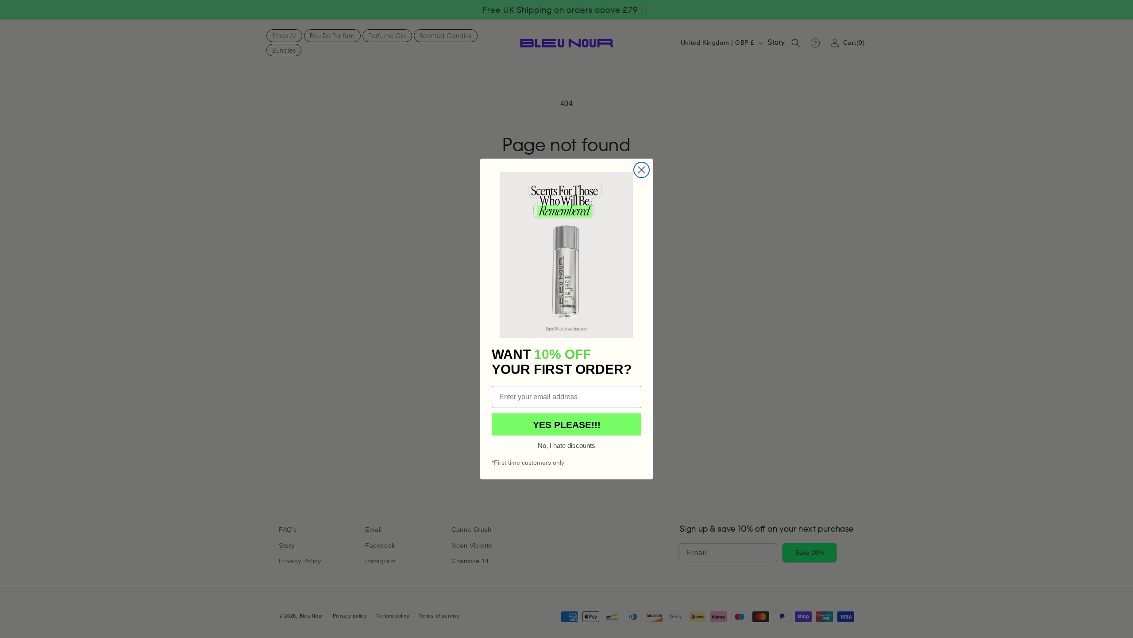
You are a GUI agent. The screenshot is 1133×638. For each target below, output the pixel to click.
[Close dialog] (641, 170)
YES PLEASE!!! (567, 425)
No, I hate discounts (566, 445)
